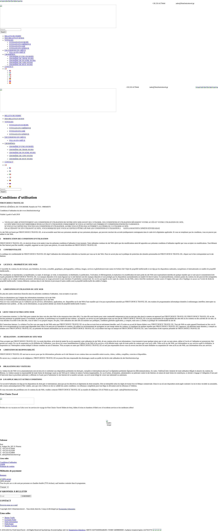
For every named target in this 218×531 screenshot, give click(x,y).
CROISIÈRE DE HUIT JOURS (21, 65)
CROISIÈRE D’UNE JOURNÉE (21, 56)
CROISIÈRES (10, 54)
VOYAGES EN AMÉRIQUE (20, 44)
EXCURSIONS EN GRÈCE (15, 50)
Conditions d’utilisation (8, 462)
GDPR (2, 464)
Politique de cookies (7, 466)
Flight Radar (9, 524)
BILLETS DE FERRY (13, 36)
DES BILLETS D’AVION (14, 38)
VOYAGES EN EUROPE (18, 42)
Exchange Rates (10, 520)
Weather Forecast (11, 526)
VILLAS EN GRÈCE (17, 52)
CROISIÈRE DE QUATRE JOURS (22, 60)
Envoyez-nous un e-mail (8, 505)
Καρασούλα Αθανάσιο (77, 530)
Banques (3, 475)
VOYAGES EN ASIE (17, 46)
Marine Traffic (10, 518)
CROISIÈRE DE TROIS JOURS (21, 58)
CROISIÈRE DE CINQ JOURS (21, 63)
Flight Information (11, 522)
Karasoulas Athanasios (67, 509)
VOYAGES (9, 40)
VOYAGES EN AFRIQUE (19, 48)
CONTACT (9, 67)
